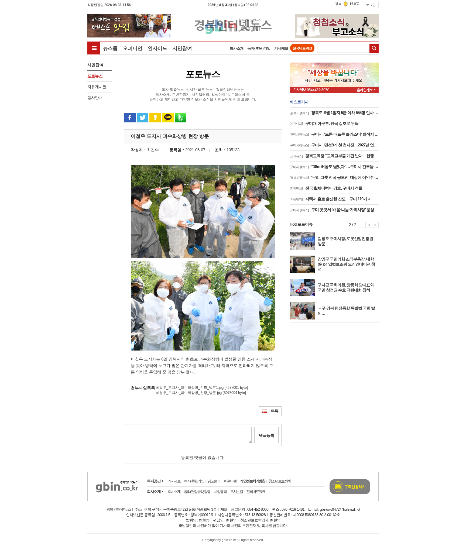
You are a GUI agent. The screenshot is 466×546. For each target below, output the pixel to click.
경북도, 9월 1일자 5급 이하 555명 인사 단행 (334, 112)
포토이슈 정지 (362, 225)
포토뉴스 (94, 76)
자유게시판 (96, 86)
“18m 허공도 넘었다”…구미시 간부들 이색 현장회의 (334, 166)
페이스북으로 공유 (130, 117)
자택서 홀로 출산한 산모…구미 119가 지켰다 (334, 199)
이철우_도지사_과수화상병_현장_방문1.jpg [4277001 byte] (202, 388)
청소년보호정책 (279, 481)
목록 (274, 411)
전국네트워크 (302, 48)
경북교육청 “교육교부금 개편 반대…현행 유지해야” (334, 155)
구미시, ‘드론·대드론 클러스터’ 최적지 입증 (334, 134)
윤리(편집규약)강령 (197, 491)
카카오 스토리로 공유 (155, 117)
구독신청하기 (354, 487)
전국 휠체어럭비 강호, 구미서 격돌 (326, 188)
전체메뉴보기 (93, 48)
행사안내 (94, 97)
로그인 (371, 5)
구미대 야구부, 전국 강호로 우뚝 (324, 123)
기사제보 (281, 48)
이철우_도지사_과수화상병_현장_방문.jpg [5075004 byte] (201, 393)
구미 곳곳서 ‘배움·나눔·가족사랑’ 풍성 (332, 209)
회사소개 (236, 48)
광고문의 (214, 481)
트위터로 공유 (142, 117)
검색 (374, 48)
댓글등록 (266, 435)
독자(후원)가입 (258, 48)
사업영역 (220, 491)
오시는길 (236, 491)
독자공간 (153, 481)
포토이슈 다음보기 (375, 225)
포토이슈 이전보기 (369, 225)
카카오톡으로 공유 (168, 117)
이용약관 (230, 481)
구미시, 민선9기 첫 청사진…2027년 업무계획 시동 (334, 145)
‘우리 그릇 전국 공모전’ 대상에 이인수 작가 (334, 177)
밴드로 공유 (180, 117)
